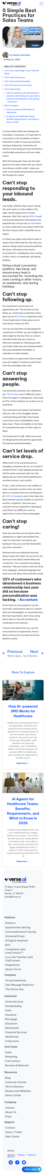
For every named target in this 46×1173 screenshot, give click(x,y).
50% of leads (35, 216)
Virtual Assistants (15, 980)
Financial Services (16, 1032)
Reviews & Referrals (17, 1065)
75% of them (13, 394)
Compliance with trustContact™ (15, 951)
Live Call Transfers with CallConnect (19, 959)
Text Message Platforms (19, 984)
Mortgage (11, 1019)
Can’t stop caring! (12, 89)
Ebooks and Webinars (18, 1090)
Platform (10, 923)
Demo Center (13, 1095)
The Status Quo (14, 989)
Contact (10, 1127)
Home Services (14, 1001)
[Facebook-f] (17, 1162)
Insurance (10, 1014)
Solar (8, 1010)
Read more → (23, 763)
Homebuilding (13, 1006)
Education (11, 1023)
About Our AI (13, 969)
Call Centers (12, 1061)
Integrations (12, 964)
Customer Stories (15, 1082)
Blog (8, 1077)
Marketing (11, 1056)
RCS (7, 944)
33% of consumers (14, 496)
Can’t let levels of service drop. (18, 85)
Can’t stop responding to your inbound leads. (21, 72)
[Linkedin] (11, 1162)
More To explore (11, 105)
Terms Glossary (14, 1086)
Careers (10, 1107)
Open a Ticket (13, 1132)
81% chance (20, 316)
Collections (12, 1041)
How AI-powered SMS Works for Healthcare (20, 111)
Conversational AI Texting (20, 931)
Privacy (21, 1155)
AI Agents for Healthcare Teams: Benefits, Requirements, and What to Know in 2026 (22, 119)
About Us (10, 1112)
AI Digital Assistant (16, 940)
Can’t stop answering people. (17, 81)
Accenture (29, 599)
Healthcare (12, 1036)
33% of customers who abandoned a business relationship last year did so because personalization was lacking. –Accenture (23, 97)
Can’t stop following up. (14, 77)
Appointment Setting (17, 927)
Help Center (12, 1136)
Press (8, 1116)
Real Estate (12, 1027)
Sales (8, 1052)
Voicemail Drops (15, 936)
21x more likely (34, 223)
